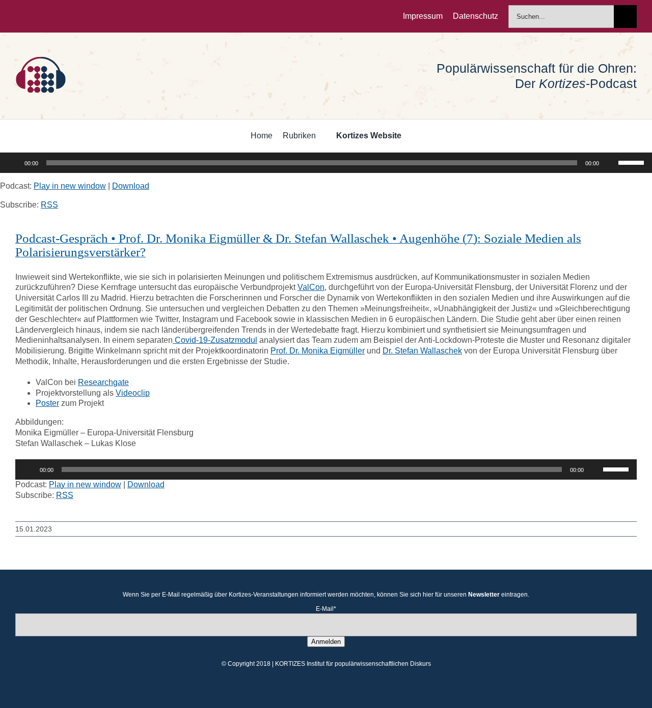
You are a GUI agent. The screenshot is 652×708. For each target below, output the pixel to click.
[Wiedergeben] (13, 163)
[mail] (83, 16)
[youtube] (67, 16)
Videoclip (133, 393)
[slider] (632, 162)
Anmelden (326, 641)
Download (130, 186)
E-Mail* (326, 608)
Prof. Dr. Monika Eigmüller (317, 350)
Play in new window (70, 186)
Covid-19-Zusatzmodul (215, 340)
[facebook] (18, 16)
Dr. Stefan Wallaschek (422, 350)
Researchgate (103, 382)
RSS (49, 204)
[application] (326, 163)
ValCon (310, 287)
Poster (47, 403)
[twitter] (35, 16)
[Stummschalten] (610, 163)
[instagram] (51, 16)
